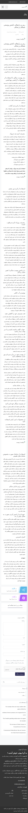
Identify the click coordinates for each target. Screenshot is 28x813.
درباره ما (25, 795)
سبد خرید (11, 795)
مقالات (22, 34)
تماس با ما (24, 793)
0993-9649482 (22, 1)
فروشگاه (25, 798)
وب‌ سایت (22, 651)
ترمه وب (15, 811)
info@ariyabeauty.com (13, 1)
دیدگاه (23, 620)
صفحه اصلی (24, 790)
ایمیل (23, 644)
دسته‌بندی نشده (21, 692)
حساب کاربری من (9, 793)
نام (24, 637)
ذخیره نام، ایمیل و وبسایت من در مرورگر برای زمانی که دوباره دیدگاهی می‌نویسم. (15, 661)
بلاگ (12, 790)
